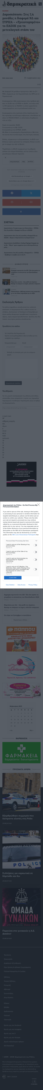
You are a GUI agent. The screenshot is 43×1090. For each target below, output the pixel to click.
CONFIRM (12, 577)
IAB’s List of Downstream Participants (24, 534)
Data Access (21, 585)
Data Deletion (10, 585)
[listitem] (21, 541)
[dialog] (21, 545)
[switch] (35, 545)
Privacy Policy (32, 585)
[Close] (39, 505)
